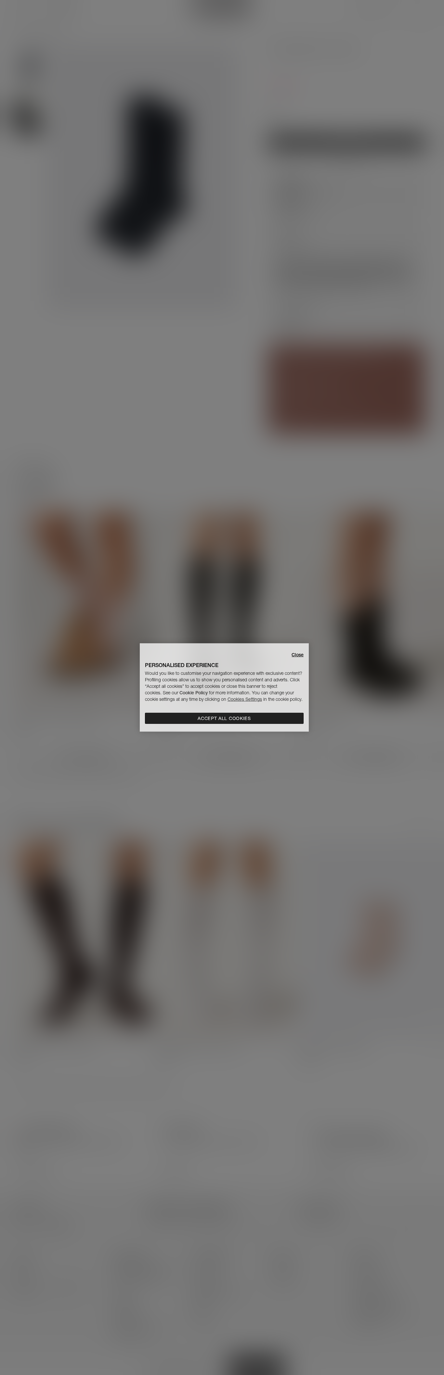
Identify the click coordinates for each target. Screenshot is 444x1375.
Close (298, 654)
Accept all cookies (224, 718)
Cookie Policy (193, 693)
